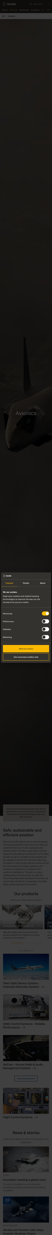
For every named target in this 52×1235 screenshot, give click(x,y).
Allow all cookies (26, 648)
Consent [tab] (9, 583)
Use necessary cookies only (26, 657)
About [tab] (42, 583)
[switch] (45, 621)
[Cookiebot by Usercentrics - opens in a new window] (38, 576)
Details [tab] (26, 583)
